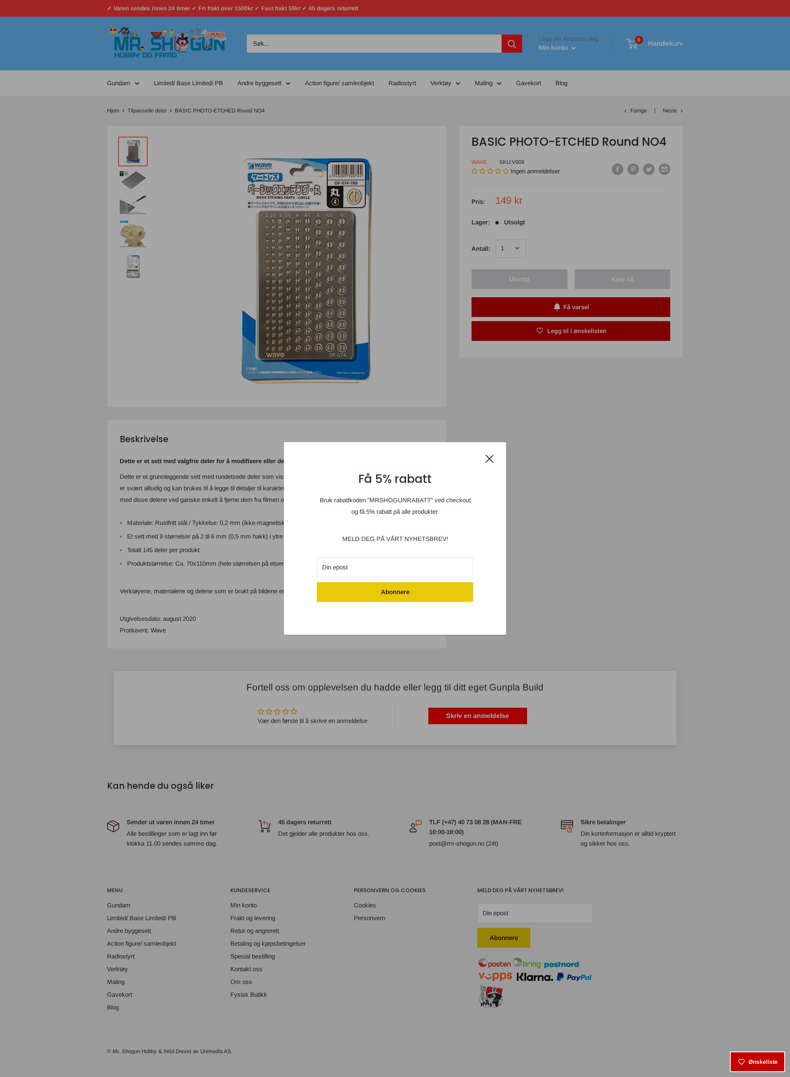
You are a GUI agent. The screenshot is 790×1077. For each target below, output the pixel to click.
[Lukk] (490, 458)
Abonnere (395, 591)
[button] (151, 1000)
